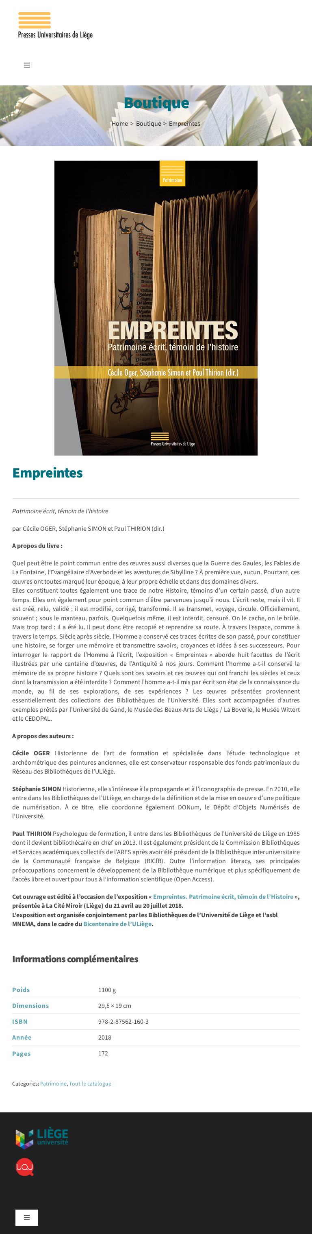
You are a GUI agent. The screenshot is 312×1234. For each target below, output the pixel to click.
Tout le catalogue (90, 1084)
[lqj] (24, 1161)
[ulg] (41, 1129)
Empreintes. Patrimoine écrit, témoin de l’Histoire (223, 896)
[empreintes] (156, 308)
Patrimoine (53, 1084)
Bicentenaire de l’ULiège (117, 924)
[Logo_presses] (56, 15)
